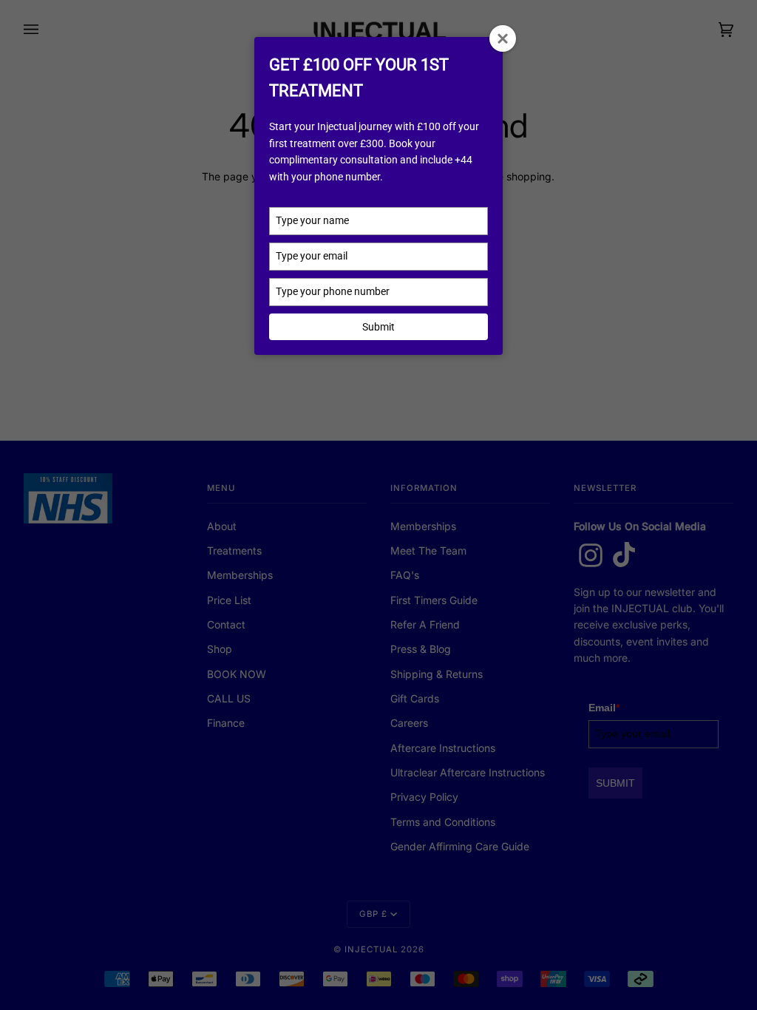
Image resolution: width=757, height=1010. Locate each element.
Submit (378, 327)
